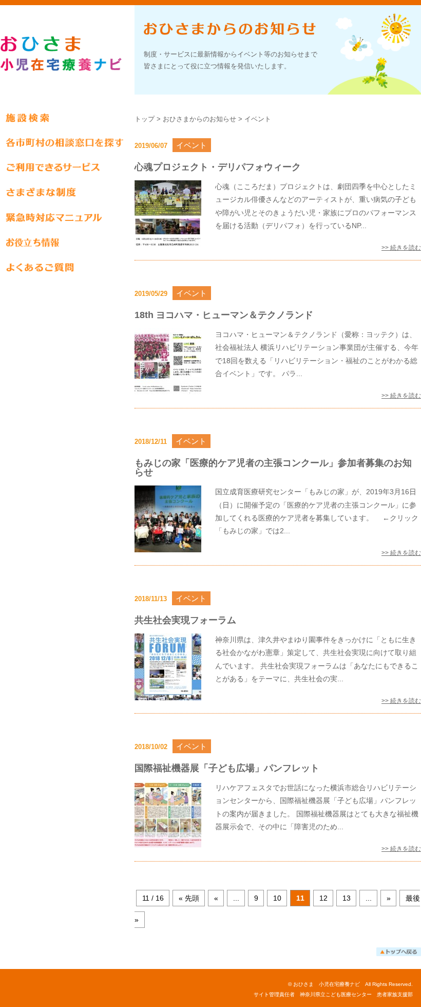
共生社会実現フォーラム (185, 620)
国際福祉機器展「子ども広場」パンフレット (227, 768)
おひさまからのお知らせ (199, 119)
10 (277, 898)
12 (323, 898)
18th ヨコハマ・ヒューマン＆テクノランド (224, 315)
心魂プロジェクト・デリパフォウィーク (218, 167)
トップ (145, 119)
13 (346, 898)
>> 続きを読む (401, 247)
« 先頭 (189, 898)
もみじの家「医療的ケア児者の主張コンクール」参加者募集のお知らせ (273, 467)
